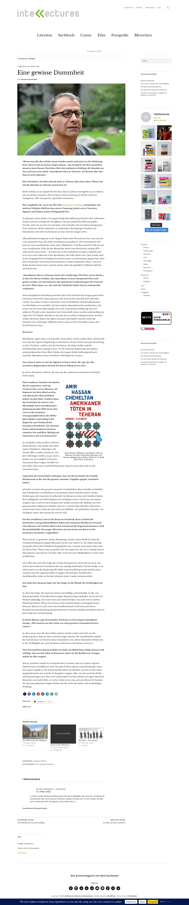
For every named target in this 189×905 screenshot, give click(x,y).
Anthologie (147, 261)
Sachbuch (66, 35)
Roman (32, 59)
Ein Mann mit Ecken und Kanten (114, 821)
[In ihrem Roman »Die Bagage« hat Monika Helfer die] (164, 197)
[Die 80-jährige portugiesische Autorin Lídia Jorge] (148, 213)
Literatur (44, 35)
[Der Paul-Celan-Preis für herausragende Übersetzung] (148, 197)
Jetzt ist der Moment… (61, 745)
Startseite (128, 8)
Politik (145, 278)
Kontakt (139, 8)
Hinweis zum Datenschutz (83, 896)
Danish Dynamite (147, 81)
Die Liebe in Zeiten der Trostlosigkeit (155, 84)
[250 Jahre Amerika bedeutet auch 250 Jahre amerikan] (148, 148)
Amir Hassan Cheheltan (45, 764)
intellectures (69, 896)
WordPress (111, 896)
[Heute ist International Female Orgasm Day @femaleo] (164, 181)
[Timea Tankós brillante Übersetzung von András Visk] (164, 148)
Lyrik (145, 257)
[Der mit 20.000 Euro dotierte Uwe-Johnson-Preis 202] (164, 213)
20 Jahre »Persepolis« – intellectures (51, 789)
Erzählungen (148, 251)
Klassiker (147, 254)
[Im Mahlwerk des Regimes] (35, 732)
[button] (24, 694)
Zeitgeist (146, 281)
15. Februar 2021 (43, 792)
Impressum (149, 8)
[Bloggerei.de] (147, 329)
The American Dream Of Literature (154, 90)
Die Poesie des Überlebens (151, 87)
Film (102, 35)
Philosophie (147, 271)
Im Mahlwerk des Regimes (34, 740)
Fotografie (120, 35)
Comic (86, 35)
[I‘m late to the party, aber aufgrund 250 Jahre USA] (148, 165)
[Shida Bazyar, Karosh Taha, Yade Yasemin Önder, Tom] (148, 181)
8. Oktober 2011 (34, 66)
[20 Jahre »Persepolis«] (91, 732)
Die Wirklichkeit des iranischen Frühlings (31, 821)
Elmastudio (132, 896)
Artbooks (146, 295)
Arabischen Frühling (72, 205)
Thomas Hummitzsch (29, 79)
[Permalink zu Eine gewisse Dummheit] (71, 154)
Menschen (143, 35)
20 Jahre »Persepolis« (88, 740)
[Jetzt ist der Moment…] (63, 734)
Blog (159, 8)
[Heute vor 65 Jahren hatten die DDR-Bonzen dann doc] (164, 165)
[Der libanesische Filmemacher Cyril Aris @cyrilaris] (164, 132)
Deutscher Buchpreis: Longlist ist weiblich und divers (154, 94)
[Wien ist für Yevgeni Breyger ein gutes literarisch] (148, 132)
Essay (145, 264)
